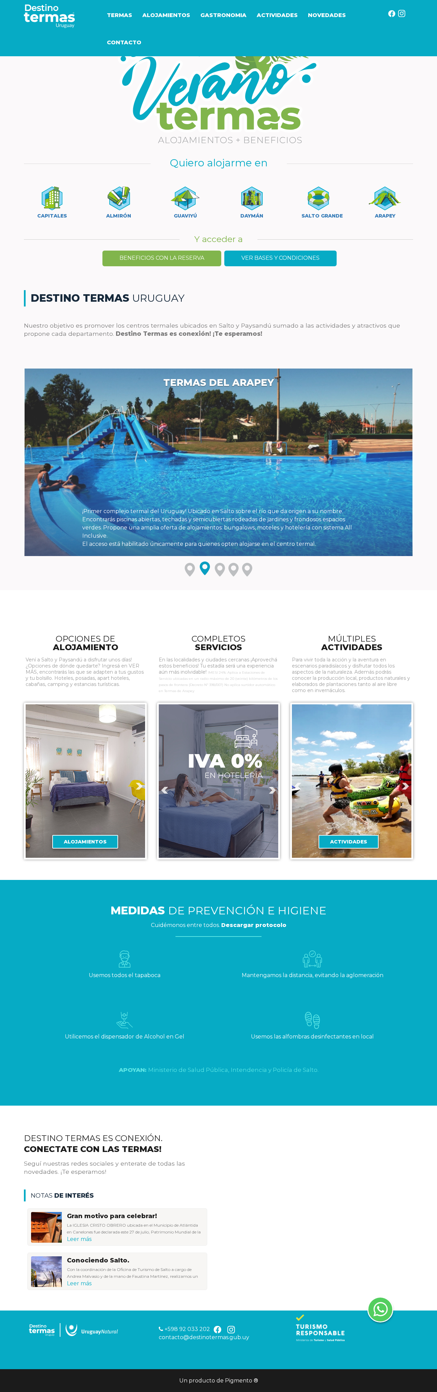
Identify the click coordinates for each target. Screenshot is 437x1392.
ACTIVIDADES (277, 15)
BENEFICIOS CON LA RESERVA (161, 258)
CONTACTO (124, 42)
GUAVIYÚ (185, 216)
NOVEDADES (327, 15)
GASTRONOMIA (223, 15)
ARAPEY (385, 216)
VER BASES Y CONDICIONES (280, 258)
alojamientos (85, 842)
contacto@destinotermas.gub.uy (204, 1337)
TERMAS (119, 15)
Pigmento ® (241, 1380)
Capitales (52, 216)
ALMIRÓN (118, 216)
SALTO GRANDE (322, 216)
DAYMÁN (251, 216)
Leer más (79, 1239)
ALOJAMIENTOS (166, 15)
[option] (85, 781)
